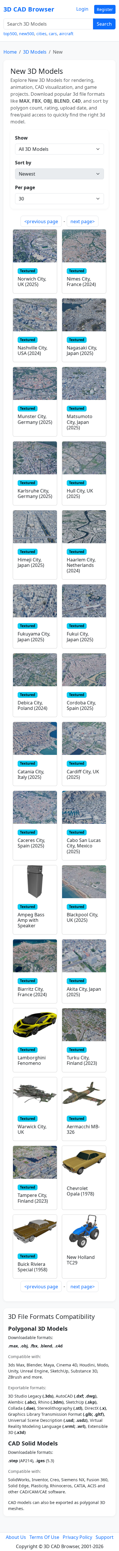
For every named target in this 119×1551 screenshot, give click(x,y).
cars (53, 33)
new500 (26, 33)
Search (104, 24)
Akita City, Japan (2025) (84, 992)
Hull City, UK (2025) (80, 493)
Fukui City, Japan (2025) (80, 636)
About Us (16, 1537)
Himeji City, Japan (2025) (31, 562)
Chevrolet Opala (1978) (80, 1191)
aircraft (66, 33)
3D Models (35, 52)
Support (105, 1537)
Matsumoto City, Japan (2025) (79, 421)
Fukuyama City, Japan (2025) (34, 636)
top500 (10, 33)
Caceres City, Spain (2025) (31, 843)
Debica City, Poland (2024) (32, 705)
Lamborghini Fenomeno (32, 1060)
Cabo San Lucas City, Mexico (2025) (84, 845)
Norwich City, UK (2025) (32, 281)
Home (10, 52)
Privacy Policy (77, 1537)
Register (105, 9)
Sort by (23, 162)
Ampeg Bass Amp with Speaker (31, 920)
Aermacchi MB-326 (83, 1129)
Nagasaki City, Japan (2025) (82, 350)
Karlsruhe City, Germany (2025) (35, 493)
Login (82, 9)
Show (21, 138)
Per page (25, 187)
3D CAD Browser (28, 9)
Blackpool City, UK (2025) (82, 917)
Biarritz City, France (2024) (32, 992)
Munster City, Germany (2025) (35, 419)
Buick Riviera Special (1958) (32, 1267)
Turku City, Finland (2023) (82, 1060)
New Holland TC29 (81, 1260)
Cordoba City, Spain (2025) (81, 705)
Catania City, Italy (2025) (31, 774)
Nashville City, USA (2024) (32, 350)
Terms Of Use (44, 1537)
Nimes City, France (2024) (81, 281)
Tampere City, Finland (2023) (33, 1198)
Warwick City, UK (32, 1129)
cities (41, 33)
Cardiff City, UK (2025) (83, 774)
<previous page (41, 221)
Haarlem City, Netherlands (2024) (81, 565)
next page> (82, 221)
